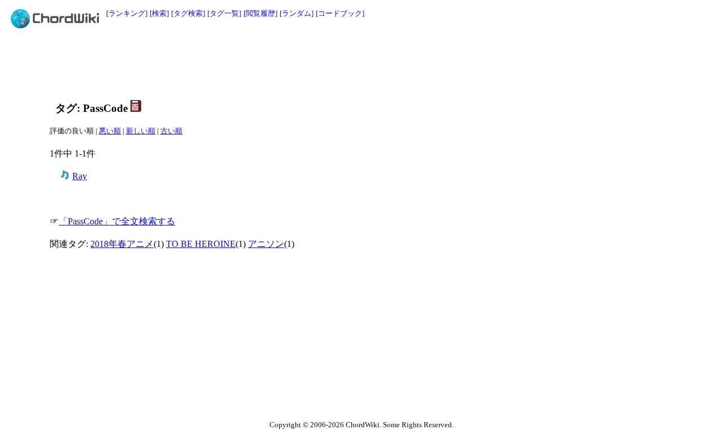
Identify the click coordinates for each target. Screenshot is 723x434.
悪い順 (110, 131)
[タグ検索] (188, 13)
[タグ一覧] (224, 13)
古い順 (171, 131)
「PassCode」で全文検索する (117, 221)
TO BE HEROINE (201, 244)
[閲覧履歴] (260, 13)
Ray (79, 176)
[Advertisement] (336, 63)
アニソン (266, 244)
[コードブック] (340, 13)
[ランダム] (296, 13)
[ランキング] (126, 13)
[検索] (159, 13)
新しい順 (140, 131)
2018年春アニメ (122, 244)
